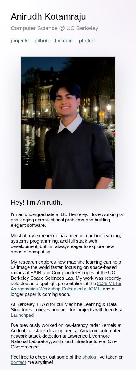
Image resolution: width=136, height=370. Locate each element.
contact (18, 362)
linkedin (64, 40)
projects (19, 40)
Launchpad (22, 315)
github (42, 40)
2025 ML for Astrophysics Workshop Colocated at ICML (66, 286)
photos (86, 40)
